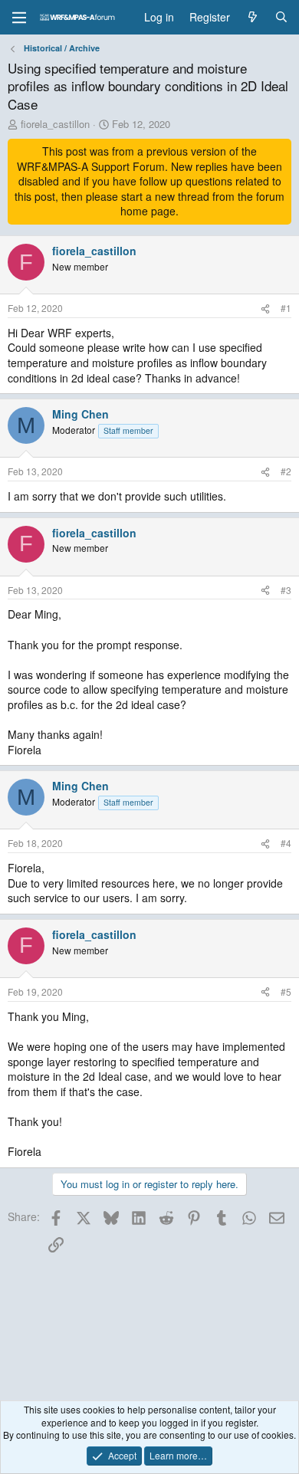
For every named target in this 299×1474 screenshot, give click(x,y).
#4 (286, 842)
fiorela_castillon (55, 124)
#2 (286, 471)
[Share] (265, 308)
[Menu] (19, 17)
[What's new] (252, 17)
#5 (286, 991)
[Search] (281, 17)
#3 (286, 589)
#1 (286, 307)
